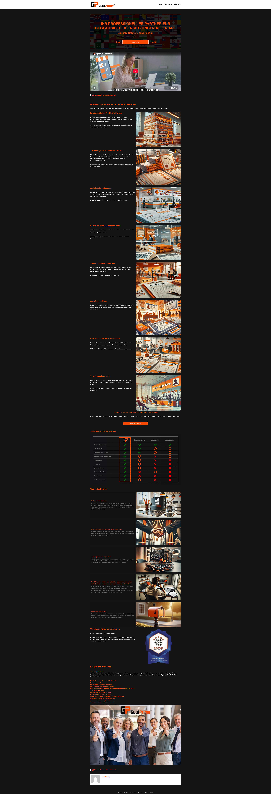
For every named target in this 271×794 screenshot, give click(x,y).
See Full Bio (106, 777)
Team (140, 792)
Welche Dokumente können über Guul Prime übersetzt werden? (107, 696)
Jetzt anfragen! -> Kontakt (172, 4)
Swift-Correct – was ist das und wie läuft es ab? (102, 698)
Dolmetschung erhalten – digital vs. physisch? (102, 700)
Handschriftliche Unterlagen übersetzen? (101, 684)
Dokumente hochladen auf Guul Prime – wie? (102, 702)
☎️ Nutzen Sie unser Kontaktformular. (104, 770)
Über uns (136, 792)
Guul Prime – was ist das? (97, 671)
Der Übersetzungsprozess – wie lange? (100, 694)
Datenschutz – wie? (95, 682)
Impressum (143, 792)
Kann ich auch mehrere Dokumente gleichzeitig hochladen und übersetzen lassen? (112, 688)
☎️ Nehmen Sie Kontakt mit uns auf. (104, 95)
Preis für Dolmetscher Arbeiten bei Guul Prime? (103, 680)
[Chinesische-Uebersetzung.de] (102, 4)
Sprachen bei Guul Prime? (97, 690)
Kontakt (151, 792)
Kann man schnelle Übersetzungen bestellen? (102, 686)
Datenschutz (147, 792)
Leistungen (133, 792)
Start (160, 4)
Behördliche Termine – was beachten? (100, 692)
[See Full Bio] (110, 777)
